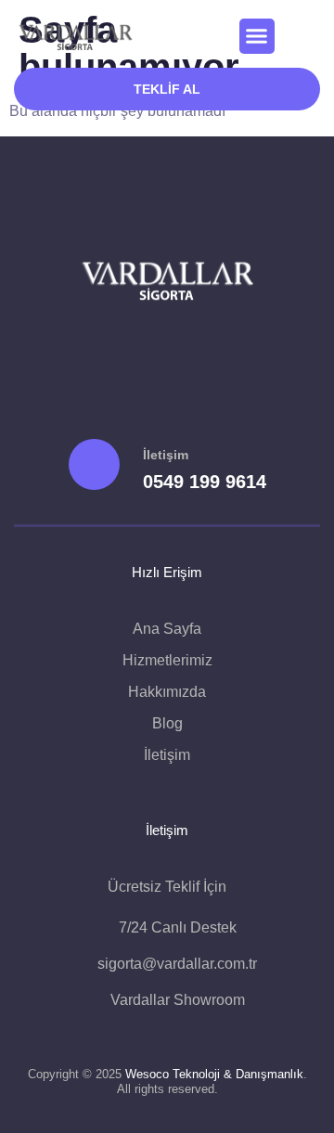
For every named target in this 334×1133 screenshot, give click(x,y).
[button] (257, 36)
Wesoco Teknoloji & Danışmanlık (214, 1074)
